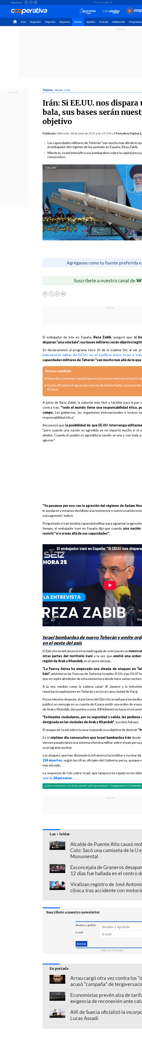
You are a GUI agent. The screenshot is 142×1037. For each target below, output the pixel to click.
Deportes (50, 22)
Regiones (65, 22)
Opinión (90, 22)
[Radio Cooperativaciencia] (111, 11)
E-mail (79, 932)
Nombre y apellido (86, 925)
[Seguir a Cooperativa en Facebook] (26, 2)
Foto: (48, 167)
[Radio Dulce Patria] (87, 11)
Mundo (78, 22)
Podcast (103, 22)
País (23, 22)
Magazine (35, 22)
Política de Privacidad (112, 950)
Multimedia (118, 22)
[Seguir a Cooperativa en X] (31, 2)
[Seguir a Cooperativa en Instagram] (35, 2)
